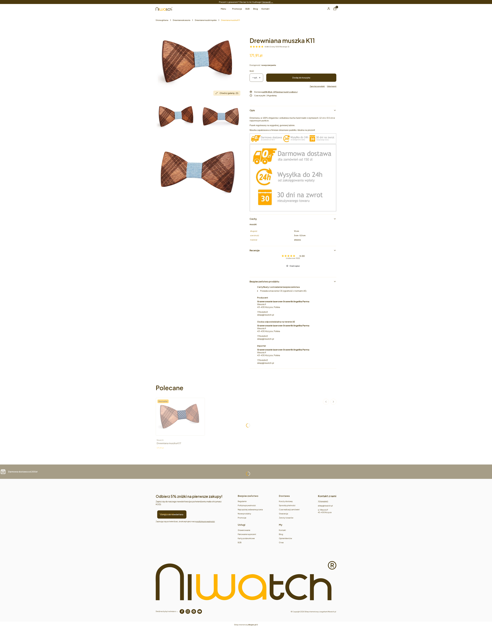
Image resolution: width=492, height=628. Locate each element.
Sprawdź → (267, 2)
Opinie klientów (285, 538)
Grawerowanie (244, 530)
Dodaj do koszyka (301, 77)
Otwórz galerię (229, 93)
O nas (281, 542)
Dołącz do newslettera (171, 514)
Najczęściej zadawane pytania (250, 509)
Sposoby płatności (287, 505)
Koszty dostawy (286, 501)
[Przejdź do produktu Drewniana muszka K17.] (180, 416)
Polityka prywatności (247, 505)
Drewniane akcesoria (181, 20)
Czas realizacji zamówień (289, 509)
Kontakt (282, 530)
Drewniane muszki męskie (206, 20)
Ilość (252, 71)
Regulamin (242, 501)
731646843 (262, 312)
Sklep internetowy (245, 625)
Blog (281, 534)
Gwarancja (283, 513)
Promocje (242, 518)
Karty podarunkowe (246, 538)
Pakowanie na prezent (247, 534)
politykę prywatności (206, 521)
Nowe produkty (244, 513)
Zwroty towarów (286, 518)
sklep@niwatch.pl (265, 314)
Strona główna (162, 20)
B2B (240, 542)
